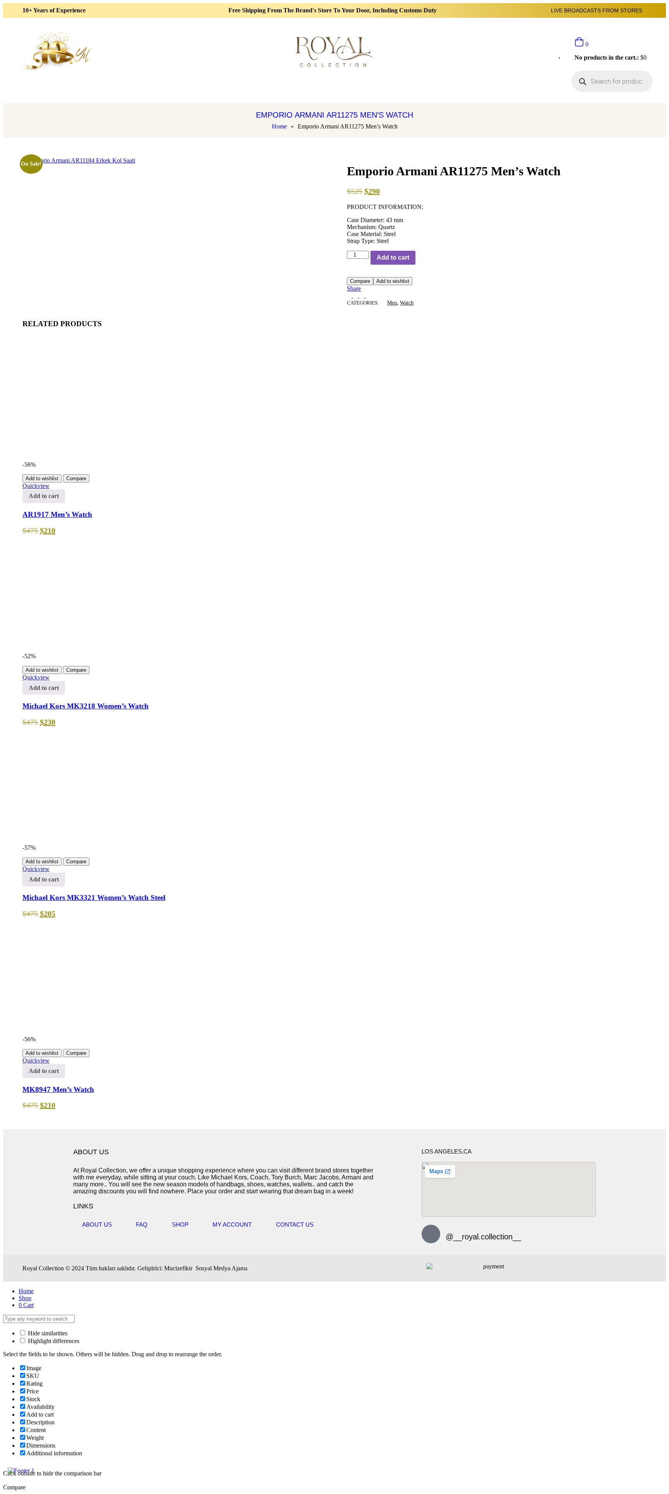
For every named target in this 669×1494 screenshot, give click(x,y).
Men (392, 303)
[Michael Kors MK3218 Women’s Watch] (80, 649)
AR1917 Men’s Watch (57, 514)
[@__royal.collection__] (431, 1234)
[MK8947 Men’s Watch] (138, 1032)
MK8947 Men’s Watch (58, 1089)
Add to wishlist (392, 281)
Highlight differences (52, 1341)
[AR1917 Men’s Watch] (138, 457)
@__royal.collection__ (483, 1236)
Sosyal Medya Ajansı (220, 1268)
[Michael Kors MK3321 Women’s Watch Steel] (80, 840)
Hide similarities (46, 1333)
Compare (360, 281)
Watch (406, 303)
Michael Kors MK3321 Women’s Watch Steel (93, 897)
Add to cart (393, 257)
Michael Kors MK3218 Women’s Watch (85, 706)
